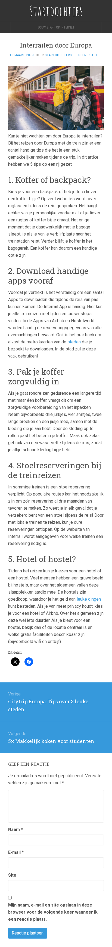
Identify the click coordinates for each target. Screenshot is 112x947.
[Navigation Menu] (106, 27)
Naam (15, 829)
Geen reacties (90, 55)
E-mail (16, 852)
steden (74, 341)
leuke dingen (89, 599)
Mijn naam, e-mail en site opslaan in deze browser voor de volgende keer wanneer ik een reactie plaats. (53, 912)
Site (12, 875)
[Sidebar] (5, 27)
